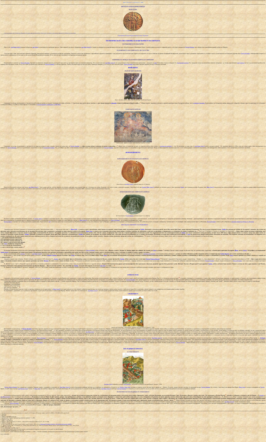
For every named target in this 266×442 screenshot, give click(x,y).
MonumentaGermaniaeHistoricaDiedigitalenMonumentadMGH (55, 424)
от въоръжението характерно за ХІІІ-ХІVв (48, 104)
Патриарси (132, 35)
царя (155, 63)
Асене (73, 255)
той (50, 221)
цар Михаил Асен (23, 388)
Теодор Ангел (38, 218)
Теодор (142, 229)
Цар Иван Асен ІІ (156, 338)
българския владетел (183, 63)
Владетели (127, 35)
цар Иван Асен (90, 332)
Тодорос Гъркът (52, 255)
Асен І (245, 250)
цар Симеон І (241, 63)
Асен (188, 234)
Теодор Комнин (189, 47)
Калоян (144, 187)
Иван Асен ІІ (150, 187)
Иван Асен (74, 229)
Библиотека (123, 35)
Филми (144, 35)
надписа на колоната (166, 146)
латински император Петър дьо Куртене (242, 221)
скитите (114, 103)
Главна (119, 35)
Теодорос (262, 338)
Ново (147, 35)
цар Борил (35, 47)
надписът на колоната (149, 254)
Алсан (56, 259)
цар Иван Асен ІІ (15, 47)
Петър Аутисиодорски (153, 259)
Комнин (46, 261)
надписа (22, 254)
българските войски (48, 147)
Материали (136, 35)
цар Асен (102, 265)
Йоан (236, 250)
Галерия (140, 35)
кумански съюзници (199, 103)
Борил (182, 187)
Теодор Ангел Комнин (10, 387)
